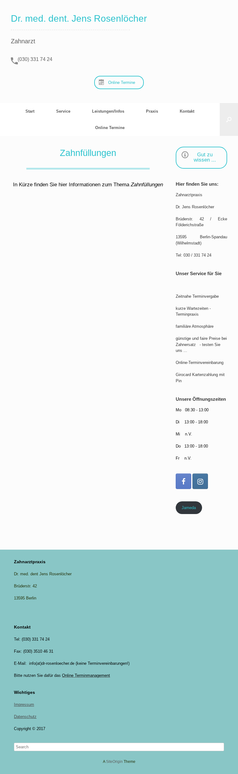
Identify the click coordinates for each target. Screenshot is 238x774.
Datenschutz (25, 716)
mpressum (24, 704)
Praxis (152, 111)
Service (63, 111)
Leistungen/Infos (108, 111)
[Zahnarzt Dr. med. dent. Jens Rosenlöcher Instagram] (200, 481)
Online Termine (110, 127)
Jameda (189, 507)
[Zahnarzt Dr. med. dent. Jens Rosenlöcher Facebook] (183, 481)
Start (29, 111)
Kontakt (187, 111)
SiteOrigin (114, 761)
